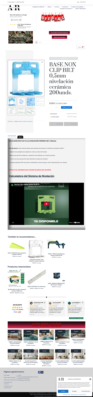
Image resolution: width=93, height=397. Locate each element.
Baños (49, 7)
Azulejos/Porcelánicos (38, 7)
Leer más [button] (32, 314)
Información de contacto (8, 383)
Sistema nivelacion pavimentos (26, 121)
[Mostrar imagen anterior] (10, 37)
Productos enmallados (77, 7)
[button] (90, 379)
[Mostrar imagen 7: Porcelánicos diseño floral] (23, 42)
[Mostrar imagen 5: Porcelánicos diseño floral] (21, 42)
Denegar (74, 391)
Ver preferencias (85, 391)
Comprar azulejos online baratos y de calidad (46, 396)
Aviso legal (6, 375)
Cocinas (56, 7)
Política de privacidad (9, 377)
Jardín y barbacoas (80, 8)
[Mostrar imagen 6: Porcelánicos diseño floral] (22, 42)
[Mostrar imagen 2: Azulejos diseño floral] (17, 42)
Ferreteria (65, 7)
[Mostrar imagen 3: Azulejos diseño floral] (18, 42)
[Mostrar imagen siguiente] (30, 37)
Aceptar (63, 391)
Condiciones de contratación (8, 387)
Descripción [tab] (12, 137)
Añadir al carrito (66, 107)
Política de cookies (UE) (10, 380)
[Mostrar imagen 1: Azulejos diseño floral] (16, 42)
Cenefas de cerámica (66, 8)
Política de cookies (66, 394)
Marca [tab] (20, 137)
